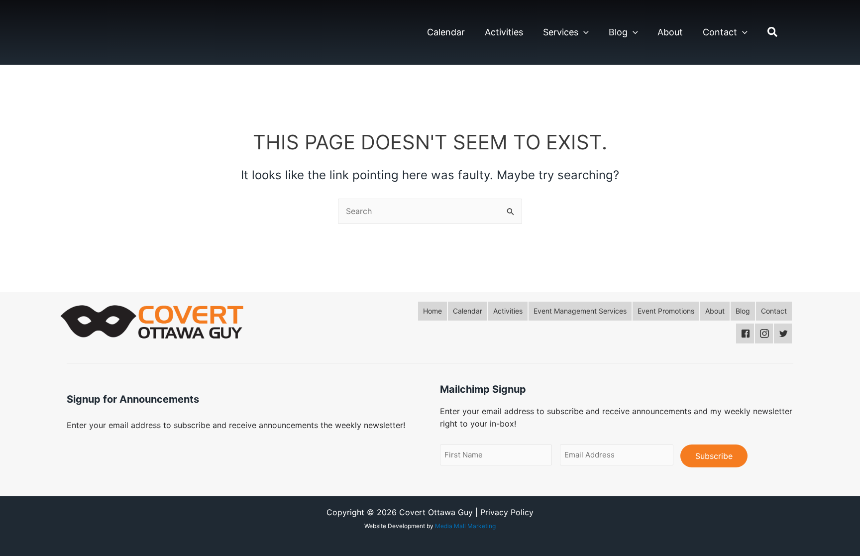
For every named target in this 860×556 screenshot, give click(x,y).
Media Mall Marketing (465, 526)
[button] (583, 32)
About (670, 32)
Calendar (446, 32)
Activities (504, 32)
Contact (720, 32)
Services (560, 32)
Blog (618, 32)
